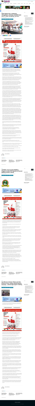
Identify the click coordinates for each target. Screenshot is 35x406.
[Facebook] (0, 36)
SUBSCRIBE (32, 1)
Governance (19, 3)
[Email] (0, 44)
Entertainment (14, 3)
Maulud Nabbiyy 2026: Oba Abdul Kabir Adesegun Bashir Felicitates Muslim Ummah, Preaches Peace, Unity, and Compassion (29, 24)
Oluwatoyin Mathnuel (5, 17)
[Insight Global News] (6, 1)
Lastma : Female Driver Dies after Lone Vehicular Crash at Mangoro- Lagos (19, 161)
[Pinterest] (0, 41)
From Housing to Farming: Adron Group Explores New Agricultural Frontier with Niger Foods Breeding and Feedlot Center (29, 18)
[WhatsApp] (0, 42)
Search (24, 12)
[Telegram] (0, 7)
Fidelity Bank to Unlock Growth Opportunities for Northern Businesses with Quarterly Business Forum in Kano (29, 22)
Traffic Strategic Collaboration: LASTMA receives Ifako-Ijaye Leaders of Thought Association (12, 161)
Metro (22, 3)
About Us (30, 3)
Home (3, 3)
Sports (24, 3)
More (27, 3)
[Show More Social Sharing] (13, 19)
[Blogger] (0, 8)
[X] (0, 4)
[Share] (0, 11)
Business (11, 3)
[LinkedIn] (0, 39)
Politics (8, 3)
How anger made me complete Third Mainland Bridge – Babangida (4, 161)
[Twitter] (0, 38)
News (5, 3)
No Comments (12, 17)
